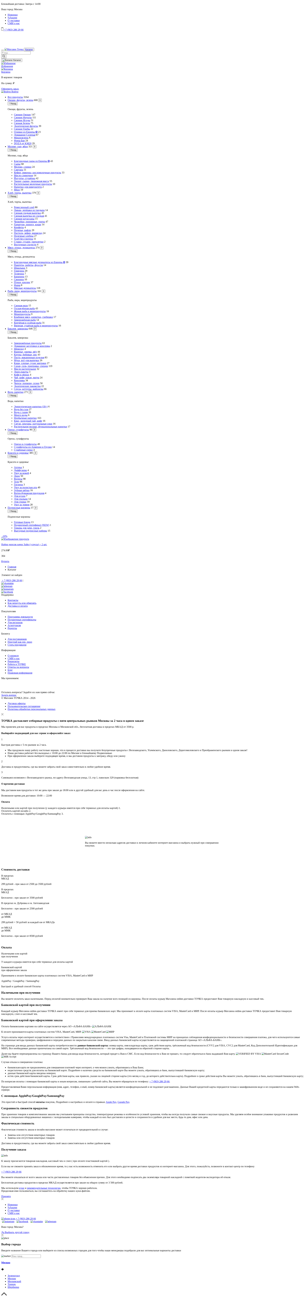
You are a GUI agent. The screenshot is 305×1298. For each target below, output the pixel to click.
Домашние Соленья (24, 134)
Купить (5, 561)
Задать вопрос (9, 695)
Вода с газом (21, 412)
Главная (12, 566)
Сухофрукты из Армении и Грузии (33, 447)
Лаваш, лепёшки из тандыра (29, 210)
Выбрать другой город (17, 1232)
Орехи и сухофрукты (25, 444)
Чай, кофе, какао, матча (26, 377)
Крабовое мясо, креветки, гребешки (33, 317)
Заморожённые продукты (28, 343)
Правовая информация (20, 672)
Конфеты (19, 227)
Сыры (17, 164)
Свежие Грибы (22, 129)
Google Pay (123, 1102)
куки (21, 1188)
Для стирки (20, 501)
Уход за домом (21, 504)
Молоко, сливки (22, 166)
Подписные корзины (19, 507)
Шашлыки (19, 268)
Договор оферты (17, 703)
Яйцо (17, 189)
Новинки (13, 14)
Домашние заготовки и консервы (32, 346)
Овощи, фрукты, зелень (20, 100)
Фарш (17, 285)
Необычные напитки (25, 418)
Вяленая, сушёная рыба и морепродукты (36, 325)
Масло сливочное (23, 175)
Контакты (13, 600)
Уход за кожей (21, 473)
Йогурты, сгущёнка (24, 178)
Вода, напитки (16, 392)
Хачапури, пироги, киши (27, 224)
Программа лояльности (20, 616)
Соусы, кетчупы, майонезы (28, 389)
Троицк (12, 1284)
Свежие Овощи (22, 114)
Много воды (20, 415)
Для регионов (15, 622)
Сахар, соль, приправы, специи (31, 366)
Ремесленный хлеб (24, 207)
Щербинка (13, 1287)
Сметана (18, 169)
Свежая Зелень (22, 123)
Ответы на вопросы (18, 667)
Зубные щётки (22, 490)
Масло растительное (25, 369)
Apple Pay (111, 1102)
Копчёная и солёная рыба (27, 322)
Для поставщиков (17, 639)
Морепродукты (22, 314)
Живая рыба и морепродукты (30, 311)
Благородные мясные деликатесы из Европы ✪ (39, 262)
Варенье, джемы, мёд (25, 351)
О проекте (13, 655)
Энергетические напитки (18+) (31, 406)
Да (3, 1232)
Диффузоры (20, 470)
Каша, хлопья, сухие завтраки (30, 363)
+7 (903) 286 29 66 (13, 29)
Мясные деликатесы (25, 288)
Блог (10, 670)
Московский (14, 1281)
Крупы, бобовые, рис (25, 354)
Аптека (18, 467)
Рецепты (12, 628)
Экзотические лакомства (27, 386)
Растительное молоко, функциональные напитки (40, 426)
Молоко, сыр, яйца (18, 146)
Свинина (19, 279)
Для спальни (21, 499)
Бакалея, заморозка (18, 328)
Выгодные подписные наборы (30, 530)
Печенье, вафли (22, 230)
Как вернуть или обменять (22, 603)
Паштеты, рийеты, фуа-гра (28, 265)
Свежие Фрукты (23, 117)
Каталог (29, 49)
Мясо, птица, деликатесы (21, 247)
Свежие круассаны (24, 218)
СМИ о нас (14, 23)
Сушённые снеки (23, 449)
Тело (16, 481)
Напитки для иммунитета (28, 187)
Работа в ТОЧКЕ (17, 664)
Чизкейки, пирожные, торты (29, 221)
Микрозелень (21, 137)
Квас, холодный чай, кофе (28, 421)
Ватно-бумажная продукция (29, 493)
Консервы (19, 380)
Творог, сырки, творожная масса (31, 181)
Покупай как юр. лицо (20, 642)
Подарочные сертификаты (22, 619)
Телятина (19, 273)
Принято (6, 1196)
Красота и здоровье (18, 453)
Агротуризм (14, 625)
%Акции (12, 17)
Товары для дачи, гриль (26, 528)
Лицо (17, 476)
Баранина (19, 276)
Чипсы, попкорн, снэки (26, 383)
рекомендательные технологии (44, 1188)
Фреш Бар (19, 140)
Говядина (19, 270)
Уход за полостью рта (25, 487)
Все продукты (15, 97)
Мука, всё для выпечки (26, 360)
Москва (5, 1262)
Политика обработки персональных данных (31, 709)
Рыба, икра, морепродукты (22, 291)
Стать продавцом (17, 644)
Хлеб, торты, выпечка (19, 192)
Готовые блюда (22, 522)
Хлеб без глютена (23, 238)
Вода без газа (21, 409)
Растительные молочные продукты (33, 184)
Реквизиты (13, 661)
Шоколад (19, 349)
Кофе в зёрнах (21, 374)
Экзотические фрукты (26, 126)
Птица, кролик (22, 282)
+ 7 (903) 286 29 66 (11, 580)
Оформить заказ (10, 88)
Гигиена (18, 484)
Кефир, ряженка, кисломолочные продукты (37, 172)
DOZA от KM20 (22, 143)
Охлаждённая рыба (24, 308)
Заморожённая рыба (25, 320)
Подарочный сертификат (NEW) (31, 525)
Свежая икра (21, 305)
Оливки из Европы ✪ (25, 132)
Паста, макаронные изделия (29, 357)
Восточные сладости (25, 244)
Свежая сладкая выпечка (27, 213)
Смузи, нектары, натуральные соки (33, 423)
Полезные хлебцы (24, 236)
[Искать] (3, 56)
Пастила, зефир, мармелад (28, 233)
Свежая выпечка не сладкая (29, 216)
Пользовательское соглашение (24, 706)
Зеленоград (14, 1275)
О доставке (14, 20)
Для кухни (19, 496)
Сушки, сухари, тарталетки (29, 241)
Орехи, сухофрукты (18, 429)
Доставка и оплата (18, 606)
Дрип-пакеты (21, 371)
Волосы (18, 478)
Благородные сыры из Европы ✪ (32, 161)
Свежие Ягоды (22, 120)
